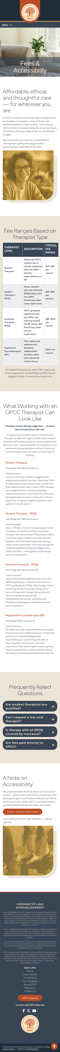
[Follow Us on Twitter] (28, 1011)
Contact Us (30, 991)
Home (30, 970)
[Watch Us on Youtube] (34, 1011)
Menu (6, 24)
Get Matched (30, 977)
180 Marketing (33, 1049)
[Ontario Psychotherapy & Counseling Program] (30, 11)
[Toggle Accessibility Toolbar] (54, 1046)
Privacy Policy (8, 1049)
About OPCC (30, 984)
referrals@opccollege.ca (30, 962)
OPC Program (30, 997)
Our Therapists (30, 980)
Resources (30, 987)
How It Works (30, 974)
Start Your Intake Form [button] (22, 811)
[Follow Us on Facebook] (24, 1011)
